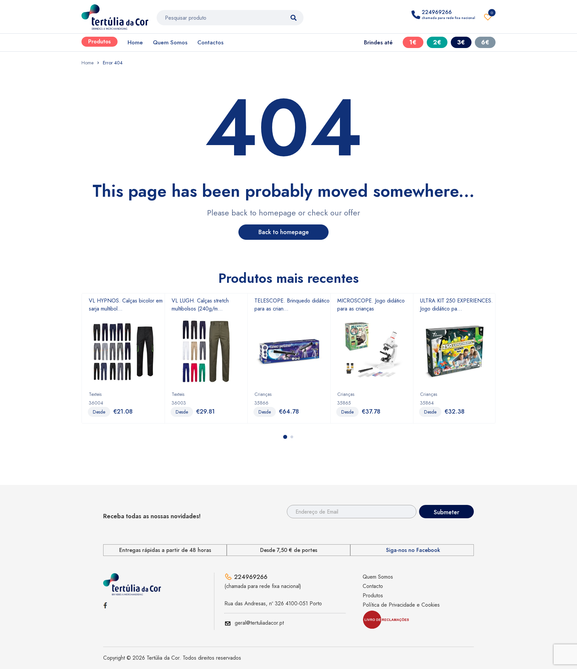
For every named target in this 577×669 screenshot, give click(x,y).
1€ (412, 42)
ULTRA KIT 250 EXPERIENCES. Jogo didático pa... (456, 304)
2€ (437, 42)
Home (135, 42)
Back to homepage (283, 232)
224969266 (250, 577)
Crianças (262, 394)
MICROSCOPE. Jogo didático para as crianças (371, 304)
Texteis (95, 394)
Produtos (99, 41)
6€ (485, 42)
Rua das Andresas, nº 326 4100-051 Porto (273, 603)
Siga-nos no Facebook (413, 550)
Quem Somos (170, 42)
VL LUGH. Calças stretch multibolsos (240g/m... (200, 304)
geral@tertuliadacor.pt (259, 623)
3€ (461, 42)
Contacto (373, 586)
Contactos (210, 42)
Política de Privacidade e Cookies (401, 605)
